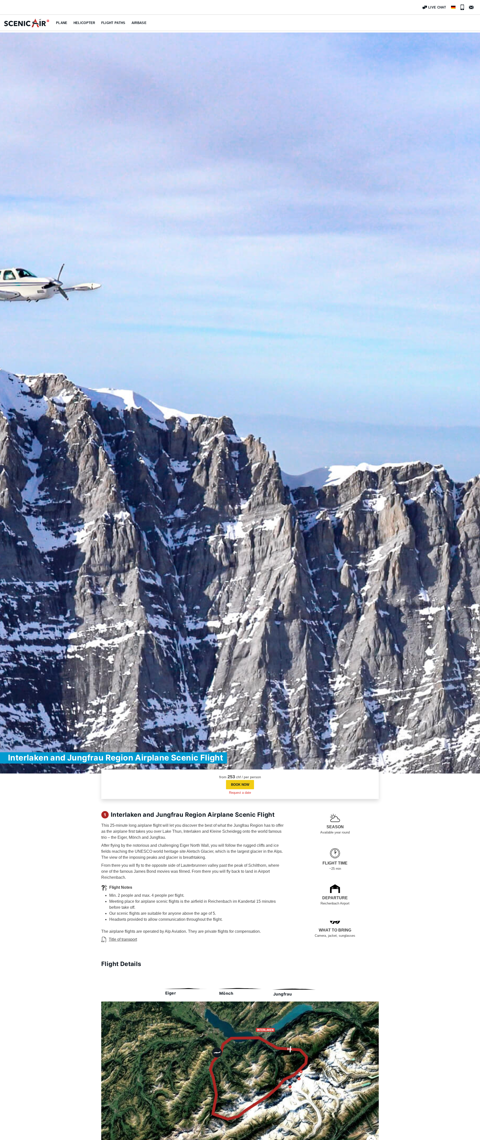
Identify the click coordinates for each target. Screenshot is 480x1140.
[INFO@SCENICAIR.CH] (471, 7)
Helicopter (84, 23)
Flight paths (113, 23)
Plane (62, 23)
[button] (240, 784)
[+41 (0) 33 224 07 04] (462, 7)
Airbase (139, 23)
